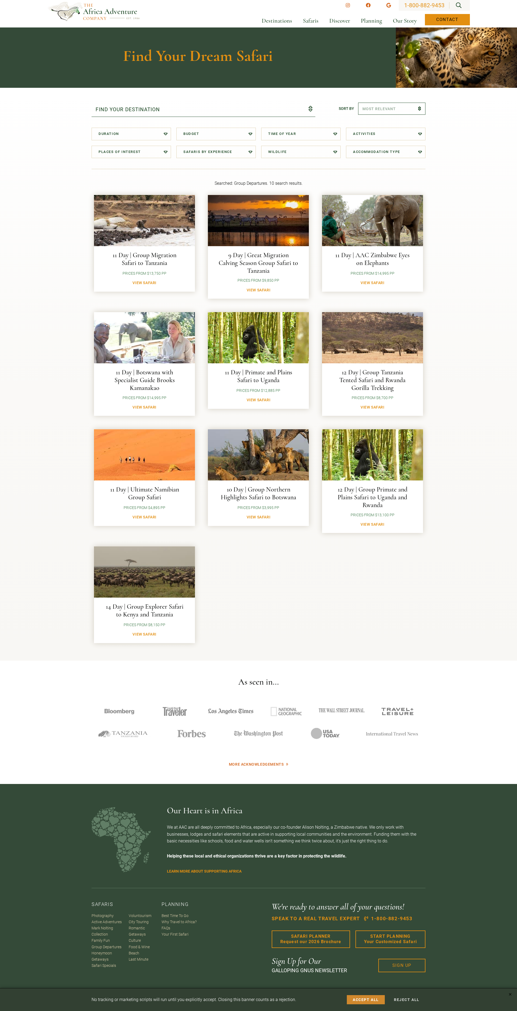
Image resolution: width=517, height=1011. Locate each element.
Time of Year (282, 134)
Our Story (405, 21)
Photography (103, 916)
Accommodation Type (376, 152)
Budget (191, 134)
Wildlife (277, 152)
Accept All (366, 1000)
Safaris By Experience (207, 152)
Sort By (346, 108)
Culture (135, 940)
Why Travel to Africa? (179, 922)
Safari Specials (104, 965)
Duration (109, 134)
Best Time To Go (175, 916)
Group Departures (106, 947)
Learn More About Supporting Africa (204, 871)
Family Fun (101, 940)
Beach (134, 953)
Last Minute (138, 959)
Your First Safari (175, 934)
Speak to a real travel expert (342, 918)
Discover (339, 21)
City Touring (139, 922)
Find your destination (128, 109)
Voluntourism (140, 916)
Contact (447, 19)
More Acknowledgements (256, 764)
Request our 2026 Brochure (310, 939)
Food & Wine (139, 947)
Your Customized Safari (390, 939)
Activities (364, 134)
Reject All (407, 1000)
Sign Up (401, 965)
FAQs (166, 928)
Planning (371, 21)
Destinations (277, 21)
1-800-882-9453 (424, 5)
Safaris (311, 21)
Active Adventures (107, 922)
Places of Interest (120, 152)
